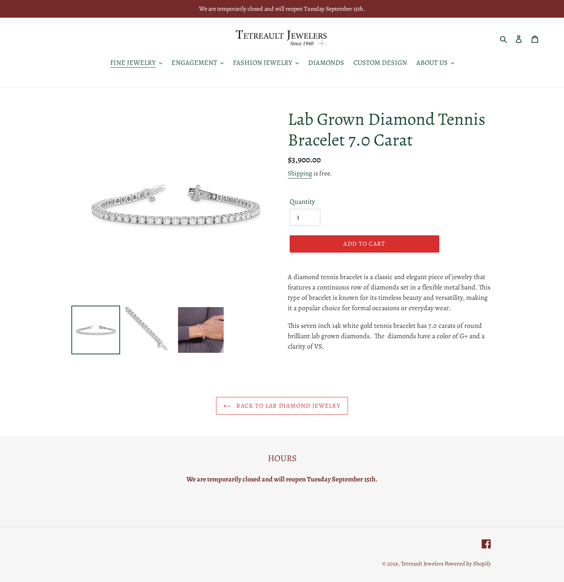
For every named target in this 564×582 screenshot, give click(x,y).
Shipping (300, 173)
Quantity (302, 201)
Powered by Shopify (468, 563)
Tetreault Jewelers (423, 563)
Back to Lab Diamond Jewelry (288, 406)
